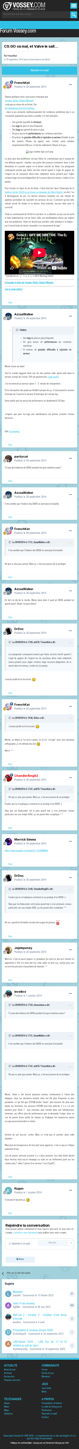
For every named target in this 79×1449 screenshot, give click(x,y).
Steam (7, 1403)
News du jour (10, 1370)
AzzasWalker (23, 314)
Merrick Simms (25, 839)
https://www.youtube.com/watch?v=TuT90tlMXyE (26, 851)
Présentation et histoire (52, 1403)
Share (21, 1259)
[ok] (73, 14)
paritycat (21, 456)
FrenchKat (12, 56)
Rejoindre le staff (49, 1414)
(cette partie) (53, 377)
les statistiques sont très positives (19, 108)
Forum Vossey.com (18, 31)
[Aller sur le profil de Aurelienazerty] (8, 1344)
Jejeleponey (23, 948)
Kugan (19, 1188)
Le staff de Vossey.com (52, 1407)
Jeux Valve (46, 1388)
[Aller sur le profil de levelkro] (8, 993)
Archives (8, 1373)
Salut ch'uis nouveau (24, 1303)
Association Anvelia (12, 1436)
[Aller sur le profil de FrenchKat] (8, 85)
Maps (6, 1410)
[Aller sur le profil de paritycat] (8, 458)
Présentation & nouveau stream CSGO (33, 1330)
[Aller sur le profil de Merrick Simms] (8, 841)
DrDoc (19, 629)
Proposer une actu (12, 1380)
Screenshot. (14, 432)
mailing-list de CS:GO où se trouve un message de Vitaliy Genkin (34, 192)
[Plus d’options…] (70, 85)
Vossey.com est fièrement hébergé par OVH (51, 1443)
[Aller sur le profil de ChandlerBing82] (8, 778)
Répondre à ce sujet (39, 70)
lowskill (17, 1295)
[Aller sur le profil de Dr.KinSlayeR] (8, 1332)
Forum (44, 1370)
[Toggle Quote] (17, 329)
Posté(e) (30, 87)
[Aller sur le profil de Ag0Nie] (8, 1305)
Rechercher (9, 1377)
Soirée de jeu (48, 1373)
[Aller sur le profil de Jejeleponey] (8, 950)
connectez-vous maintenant (25, 1233)
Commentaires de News (39, 60)
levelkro (20, 991)
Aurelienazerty (20, 1349)
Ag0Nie (16, 1307)
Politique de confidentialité (21, 1443)
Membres (46, 1377)
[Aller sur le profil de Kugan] (8, 1190)
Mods (44, 1392)
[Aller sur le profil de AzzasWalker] (8, 316)
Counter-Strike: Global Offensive (19, 101)
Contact (45, 1417)
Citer (10, 303)
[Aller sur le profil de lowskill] (8, 1294)
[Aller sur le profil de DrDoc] (8, 631)
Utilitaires (8, 1414)
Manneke (18, 1292)
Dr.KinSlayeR (19, 1334)
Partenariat (46, 1410)
